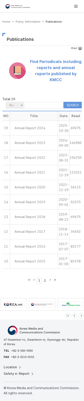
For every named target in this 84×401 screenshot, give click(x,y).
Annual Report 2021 (30, 172)
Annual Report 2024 (30, 128)
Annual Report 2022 (30, 158)
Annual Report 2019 (30, 202)
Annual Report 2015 (30, 261)
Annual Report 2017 (30, 232)
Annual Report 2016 (30, 246)
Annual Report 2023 (30, 143)
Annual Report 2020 (30, 187)
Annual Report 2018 (30, 217)
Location (11, 367)
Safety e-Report (17, 374)
